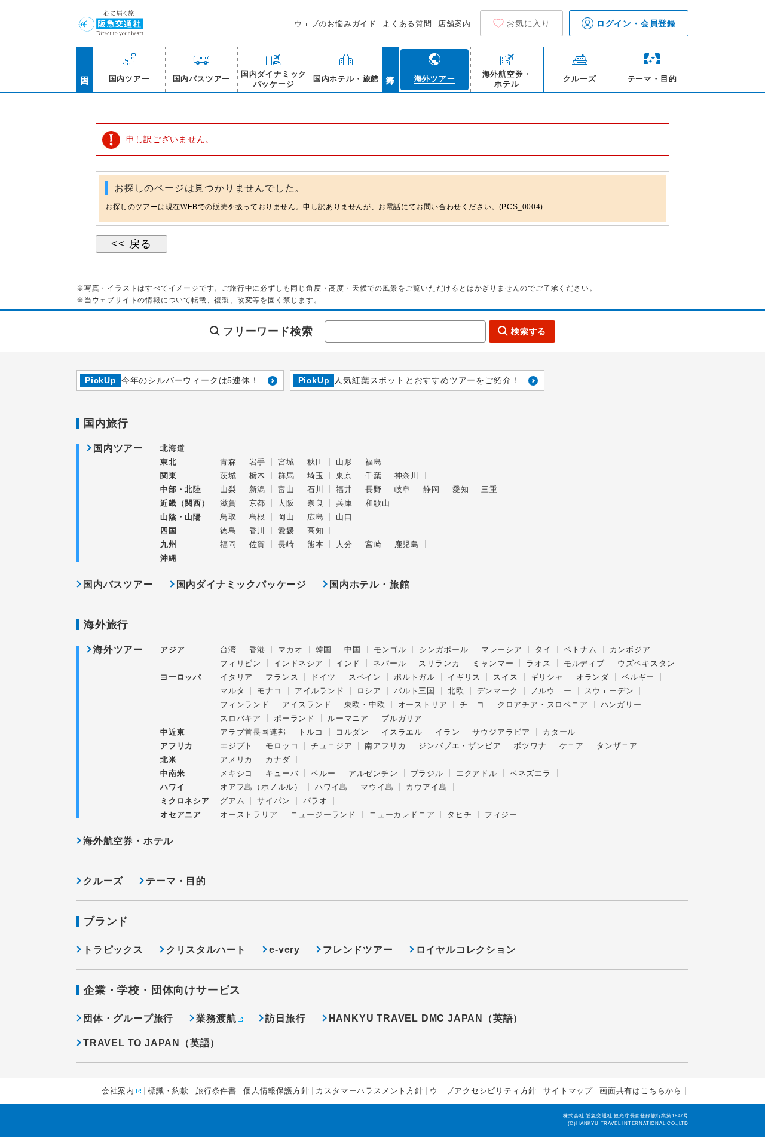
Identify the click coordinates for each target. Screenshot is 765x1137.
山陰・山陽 (180, 517)
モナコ (269, 691)
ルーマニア (348, 718)
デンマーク (497, 691)
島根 (257, 517)
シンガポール (444, 649)
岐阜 (402, 489)
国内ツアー (118, 448)
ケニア (571, 746)
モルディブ (584, 663)
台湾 (228, 649)
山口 (344, 517)
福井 (344, 489)
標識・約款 (168, 1091)
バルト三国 (414, 691)
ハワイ (172, 787)
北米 (168, 759)
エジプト (236, 746)
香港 (257, 649)
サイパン (273, 801)
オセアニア (180, 814)
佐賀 (257, 544)
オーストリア (423, 704)
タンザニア (617, 746)
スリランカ (439, 663)
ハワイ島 (331, 787)
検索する (528, 331)
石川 (315, 489)
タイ (543, 649)
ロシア (369, 691)
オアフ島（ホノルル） (261, 787)
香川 (257, 530)
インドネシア (298, 663)
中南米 (172, 773)
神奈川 (406, 475)
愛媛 (286, 530)
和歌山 (377, 503)
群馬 (286, 475)
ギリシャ (547, 677)
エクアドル (476, 773)
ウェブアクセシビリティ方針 (483, 1091)
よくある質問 (407, 23)
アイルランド (319, 691)
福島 (373, 462)
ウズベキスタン (646, 663)
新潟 (257, 489)
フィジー (501, 814)
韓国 (324, 649)
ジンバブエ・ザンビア (459, 746)
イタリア (236, 677)
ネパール (389, 663)
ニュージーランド (323, 814)
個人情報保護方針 (276, 1091)
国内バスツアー (118, 584)
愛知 (460, 489)
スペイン (364, 677)
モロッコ (281, 746)
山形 (344, 462)
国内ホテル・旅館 (369, 584)
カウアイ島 (426, 787)
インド (348, 663)
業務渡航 (216, 1018)
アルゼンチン (373, 773)
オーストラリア (249, 814)
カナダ (277, 759)
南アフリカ (385, 746)
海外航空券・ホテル (128, 841)
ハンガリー (621, 704)
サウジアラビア (501, 732)
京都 (257, 503)
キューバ (281, 773)
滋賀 (228, 503)
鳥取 (228, 517)
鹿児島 (406, 544)
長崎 (286, 544)
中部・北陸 (180, 489)
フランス (281, 677)
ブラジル (427, 773)
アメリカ (236, 759)
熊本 (315, 544)
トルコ (310, 732)
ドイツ (323, 677)
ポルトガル (414, 677)
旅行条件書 (216, 1091)
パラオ (315, 801)
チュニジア (331, 746)
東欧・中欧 (364, 704)
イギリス (464, 677)
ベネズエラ (530, 773)
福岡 (228, 544)
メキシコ (236, 773)
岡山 (286, 517)
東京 (344, 475)
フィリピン (240, 663)
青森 (228, 462)
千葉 (373, 475)
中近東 (172, 732)
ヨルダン (352, 732)
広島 (315, 517)
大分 (344, 544)
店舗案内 (454, 23)
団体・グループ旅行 (128, 1018)
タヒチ (459, 814)
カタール (559, 732)
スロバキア (240, 718)
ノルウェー (551, 691)
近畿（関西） (185, 503)
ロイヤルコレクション (466, 950)
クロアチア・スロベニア (542, 704)
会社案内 (118, 1091)
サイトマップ (568, 1091)
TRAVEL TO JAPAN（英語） (151, 1043)
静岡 (431, 489)
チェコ (472, 704)
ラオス (538, 663)
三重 (489, 489)
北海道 (172, 448)
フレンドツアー (358, 950)
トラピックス (113, 950)
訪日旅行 (285, 1018)
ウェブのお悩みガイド (335, 23)
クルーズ (103, 881)
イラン (447, 732)
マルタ (232, 691)
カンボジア (630, 649)
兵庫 (344, 503)
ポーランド (294, 718)
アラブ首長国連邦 (253, 732)
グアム (232, 801)
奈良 (315, 503)
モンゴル (390, 649)
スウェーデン (609, 691)
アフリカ (176, 746)
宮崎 (373, 544)
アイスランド (307, 704)
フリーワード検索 (268, 331)
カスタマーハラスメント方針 (369, 1091)
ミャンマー (492, 663)
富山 (286, 489)
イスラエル (402, 732)
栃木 (257, 475)
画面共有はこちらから (640, 1091)
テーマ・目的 (176, 881)
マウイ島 (376, 787)
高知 (315, 530)
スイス (505, 677)
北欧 (456, 691)
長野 (373, 489)
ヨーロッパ (180, 677)
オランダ (592, 677)
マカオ (290, 649)
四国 (168, 530)
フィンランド (245, 704)
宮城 (286, 462)
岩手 (257, 462)
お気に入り (528, 23)
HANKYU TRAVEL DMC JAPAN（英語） (426, 1018)
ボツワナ (529, 746)
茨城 (228, 475)
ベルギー (638, 677)
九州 (168, 544)
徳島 (228, 530)
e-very (284, 950)
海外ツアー (118, 650)
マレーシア (501, 649)
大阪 (286, 503)
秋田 (315, 462)
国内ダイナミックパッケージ (241, 584)
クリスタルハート (206, 950)
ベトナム (580, 649)
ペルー (323, 773)
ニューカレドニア (401, 814)
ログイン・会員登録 (634, 23)
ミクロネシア (185, 801)
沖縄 (168, 558)
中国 (352, 649)
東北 (168, 462)
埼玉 (315, 475)
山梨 (228, 489)
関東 (168, 475)
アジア (172, 650)
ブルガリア (402, 718)
